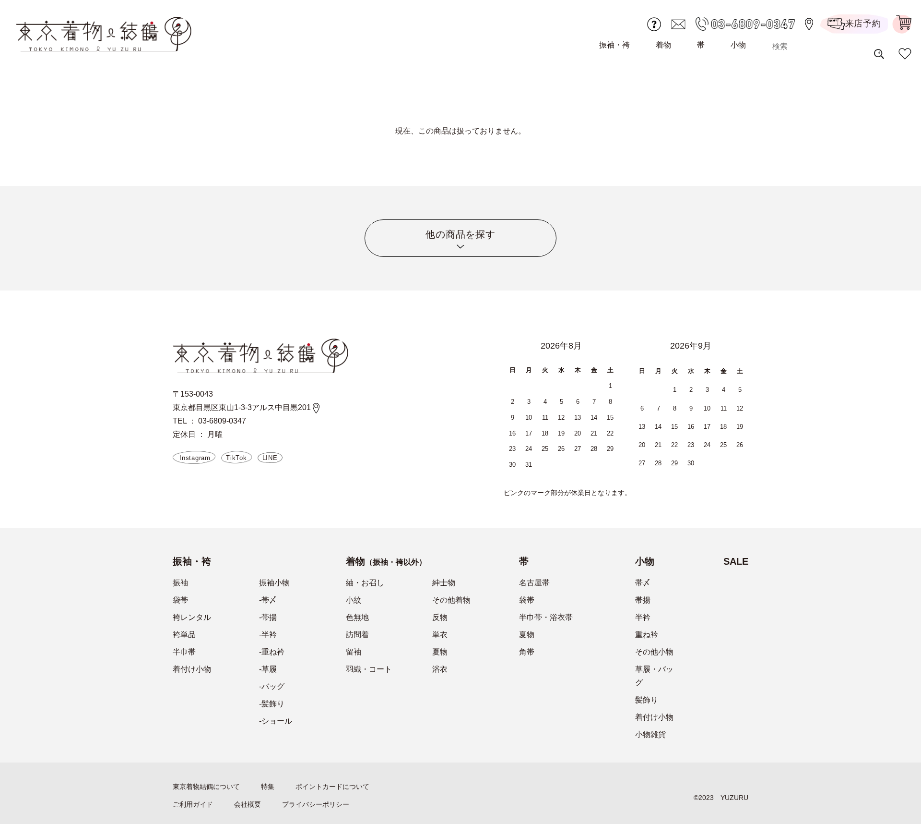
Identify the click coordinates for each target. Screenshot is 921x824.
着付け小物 (192, 669)
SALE (735, 561)
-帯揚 (268, 617)
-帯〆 (268, 600)
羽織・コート (369, 669)
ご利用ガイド (193, 804)
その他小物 (654, 652)
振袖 (180, 583)
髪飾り (646, 700)
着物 (663, 45)
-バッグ (271, 686)
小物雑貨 (650, 734)
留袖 (353, 652)
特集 (267, 786)
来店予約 (863, 23)
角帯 (526, 652)
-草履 (268, 669)
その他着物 (451, 600)
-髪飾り (271, 704)
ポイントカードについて (332, 786)
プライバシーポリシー (315, 804)
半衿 (642, 617)
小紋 (353, 600)
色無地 (357, 617)
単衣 (440, 634)
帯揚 (642, 600)
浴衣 (440, 669)
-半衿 (268, 634)
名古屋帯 (534, 583)
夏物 (440, 652)
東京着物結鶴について (206, 786)
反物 (440, 617)
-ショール (275, 721)
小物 (738, 45)
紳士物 (443, 583)
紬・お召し (365, 583)
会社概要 (247, 804)
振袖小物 (274, 583)
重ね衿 (646, 634)
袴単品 (184, 634)
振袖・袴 (614, 45)
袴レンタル (192, 617)
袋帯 (180, 600)
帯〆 (642, 583)
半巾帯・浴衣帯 (546, 617)
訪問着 (357, 634)
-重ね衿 (271, 652)
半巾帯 (184, 652)
